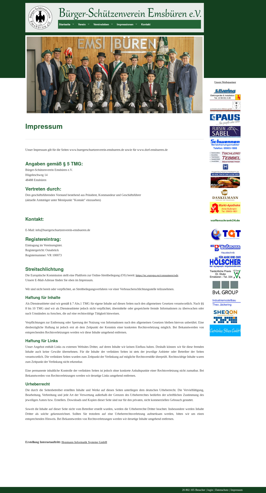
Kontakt (145, 24)
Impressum (237, 490)
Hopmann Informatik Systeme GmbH (84, 442)
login (210, 490)
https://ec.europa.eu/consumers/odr (157, 275)
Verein (82, 24)
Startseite (64, 24)
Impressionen (125, 24)
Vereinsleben (101, 24)
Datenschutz (221, 490)
